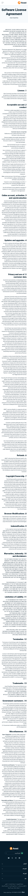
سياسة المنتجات (12, 884)
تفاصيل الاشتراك (5, 885)
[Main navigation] (2, 2)
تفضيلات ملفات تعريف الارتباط (13, 887)
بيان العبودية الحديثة (13, 885)
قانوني (6, 884)
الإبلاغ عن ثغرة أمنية (21, 885)
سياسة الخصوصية (20, 884)
